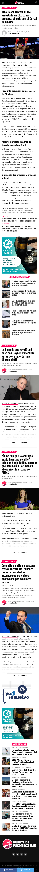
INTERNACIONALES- (10, 404)
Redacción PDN (14, 371)
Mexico (23, 212)
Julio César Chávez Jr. (10, 212)
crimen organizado (16, 210)
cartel (4, 210)
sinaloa (30, 212)
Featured (28, 210)
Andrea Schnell (14, 33)
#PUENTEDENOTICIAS (26, 208)
